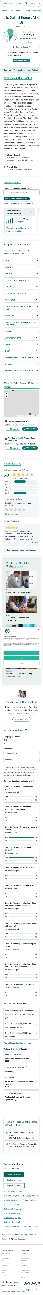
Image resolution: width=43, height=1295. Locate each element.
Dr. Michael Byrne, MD (12, 1217)
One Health (10, 274)
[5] (24, 509)
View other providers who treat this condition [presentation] (17, 229)
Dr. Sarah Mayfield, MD (13, 1191)
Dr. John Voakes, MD (12, 1204)
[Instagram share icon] (29, 1284)
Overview (7, 70)
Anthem (8, 331)
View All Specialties (11, 1168)
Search (26, 3)
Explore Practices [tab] (14, 1185)
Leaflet (20, 416)
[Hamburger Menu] (5, 3)
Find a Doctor (7, 10)
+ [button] (6, 393)
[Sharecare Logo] (15, 3)
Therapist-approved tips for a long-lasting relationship (19, 674)
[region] (21, 647)
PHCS (7, 260)
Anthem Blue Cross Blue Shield (19, 371)
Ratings (35, 70)
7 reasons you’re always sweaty (18, 592)
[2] (11, 509)
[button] (33, 781)
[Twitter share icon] (35, 1284)
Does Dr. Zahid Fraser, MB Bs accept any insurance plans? (19, 1025)
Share (30, 42)
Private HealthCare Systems (17, 280)
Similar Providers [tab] (14, 1174)
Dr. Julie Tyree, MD (31, 1226)
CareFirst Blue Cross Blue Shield (20, 357)
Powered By (6, 1239)
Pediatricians (20, 10)
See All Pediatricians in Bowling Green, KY (19, 1234)
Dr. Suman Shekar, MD (12, 1209)
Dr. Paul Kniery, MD (11, 1196)
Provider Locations (22, 70)
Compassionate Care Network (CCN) (18, 307)
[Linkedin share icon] (32, 1284)
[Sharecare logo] (21, 1282)
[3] (15, 509)
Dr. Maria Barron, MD (12, 1226)
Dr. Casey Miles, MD (31, 1196)
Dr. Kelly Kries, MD (11, 1200)
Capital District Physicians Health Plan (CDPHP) (20, 323)
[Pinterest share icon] (39, 1284)
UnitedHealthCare (13, 338)
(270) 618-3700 (30, 448)
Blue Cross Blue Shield (15, 293)
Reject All (21, 653)
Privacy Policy (34, 644)
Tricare (8, 364)
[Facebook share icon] (25, 1284)
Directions (14, 429)
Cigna (7, 351)
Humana (8, 287)
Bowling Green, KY (23, 47)
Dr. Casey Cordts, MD (12, 1222)
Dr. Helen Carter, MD (12, 1213)
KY (29, 10)
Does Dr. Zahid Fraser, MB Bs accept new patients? (19, 1035)
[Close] (38, 629)
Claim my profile (21, 719)
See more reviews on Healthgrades (21, 550)
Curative (9, 267)
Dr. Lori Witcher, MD (30, 1200)
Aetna (7, 344)
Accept (21, 658)
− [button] (6, 396)
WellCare (9, 315)
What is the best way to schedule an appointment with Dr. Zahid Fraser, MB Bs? (20, 1014)
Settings (21, 663)
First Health (10, 300)
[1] (6, 509)
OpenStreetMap (28, 416)
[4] (19, 509)
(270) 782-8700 (30, 429)
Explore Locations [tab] (14, 1180)
